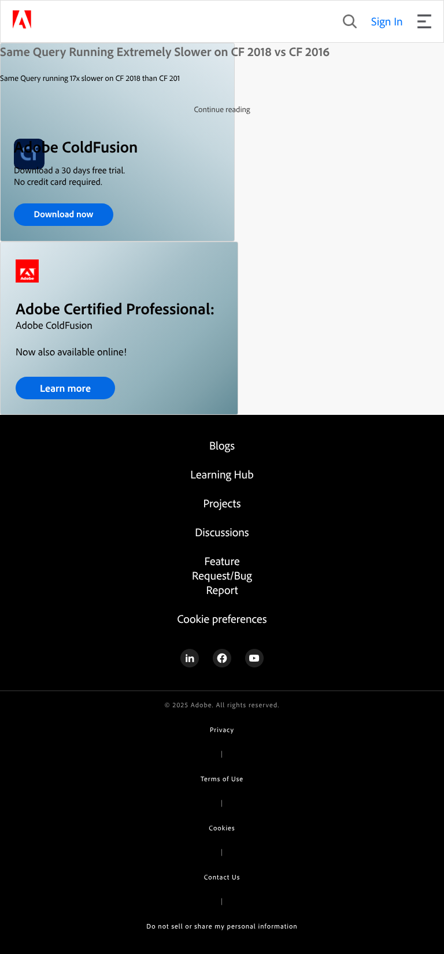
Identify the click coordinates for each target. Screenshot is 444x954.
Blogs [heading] (222, 445)
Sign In (387, 21)
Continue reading (222, 109)
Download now (64, 214)
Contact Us (222, 877)
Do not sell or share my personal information (221, 926)
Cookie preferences (222, 618)
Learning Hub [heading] (221, 474)
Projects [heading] (222, 503)
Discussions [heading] (222, 532)
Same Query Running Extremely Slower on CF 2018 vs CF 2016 (165, 51)
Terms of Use (222, 778)
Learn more (65, 388)
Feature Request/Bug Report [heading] (222, 575)
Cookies (222, 827)
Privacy (222, 729)
